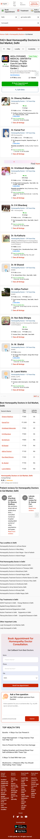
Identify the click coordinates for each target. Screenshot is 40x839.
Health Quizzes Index (23, 790)
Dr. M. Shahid (17, 344)
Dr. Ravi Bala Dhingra (21, 318)
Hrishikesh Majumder (9, 428)
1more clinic (16, 116)
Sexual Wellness (3, 793)
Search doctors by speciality (14, 790)
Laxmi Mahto (6, 469)
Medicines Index (24, 799)
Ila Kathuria (5, 440)
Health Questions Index (24, 785)
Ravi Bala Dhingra (8, 457)
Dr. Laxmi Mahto (19, 371)
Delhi (7, 34)
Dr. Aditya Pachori (19, 289)
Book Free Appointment (34, 3)
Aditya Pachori (7, 451)
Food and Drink (3, 801)
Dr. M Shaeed (17, 264)
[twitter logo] (17, 817)
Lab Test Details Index (23, 807)
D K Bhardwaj (6, 434)
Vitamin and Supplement (4, 782)
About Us (34, 778)
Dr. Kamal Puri (18, 130)
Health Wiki (24, 778)
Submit (32, 719)
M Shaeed (5, 445)
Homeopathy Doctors (17, 34)
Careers (33, 782)
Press (33, 797)
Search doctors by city (14, 779)
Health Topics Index (25, 795)
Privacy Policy (33, 790)
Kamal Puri (5, 422)
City (4, 673)
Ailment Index (23, 802)
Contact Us (34, 780)
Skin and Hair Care (4, 790)
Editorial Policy (33, 794)
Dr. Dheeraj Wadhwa (20, 98)
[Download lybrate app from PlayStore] (20, 828)
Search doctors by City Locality (14, 785)
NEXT (35, 396)
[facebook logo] (13, 817)
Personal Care (3, 804)
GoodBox (3, 809)
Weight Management (5, 797)
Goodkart (4, 779)
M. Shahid (5, 463)
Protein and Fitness (4, 786)
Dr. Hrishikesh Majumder (23, 168)
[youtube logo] (26, 817)
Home (2, 34)
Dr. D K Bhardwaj (19, 205)
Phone (5, 664)
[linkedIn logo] (22, 817)
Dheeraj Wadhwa (7, 416)
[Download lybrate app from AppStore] (20, 832)
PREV (4, 396)
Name (4, 655)
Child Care (4, 807)
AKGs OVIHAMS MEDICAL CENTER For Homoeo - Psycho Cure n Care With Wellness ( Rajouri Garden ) (20, 62)
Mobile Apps (35, 784)
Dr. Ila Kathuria (18, 235)
